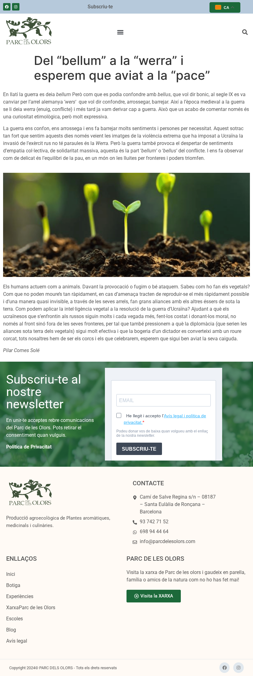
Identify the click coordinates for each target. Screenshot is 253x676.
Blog (11, 630)
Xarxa (30, 607)
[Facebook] (6, 7)
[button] (120, 32)
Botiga (13, 585)
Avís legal (16, 641)
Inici (10, 574)
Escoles (14, 619)
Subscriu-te (100, 7)
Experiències (19, 596)
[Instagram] (15, 7)
